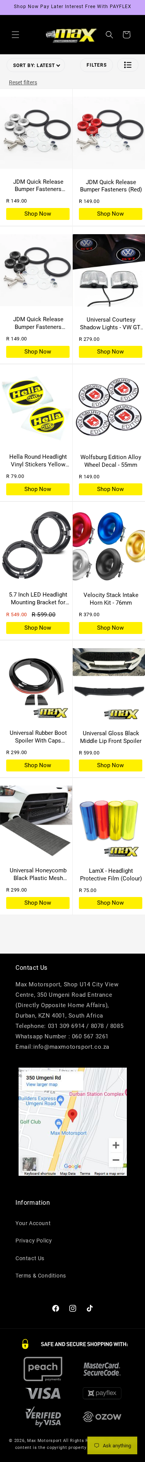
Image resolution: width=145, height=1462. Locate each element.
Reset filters (23, 82)
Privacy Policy (33, 1240)
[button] (15, 34)
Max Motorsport (44, 1440)
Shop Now (37, 213)
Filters (96, 65)
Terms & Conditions (40, 1276)
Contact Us (29, 1258)
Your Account (33, 1223)
